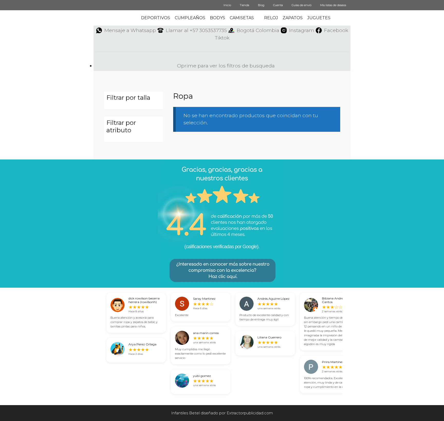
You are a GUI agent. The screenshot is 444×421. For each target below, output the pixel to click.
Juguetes (318, 17)
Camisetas (242, 17)
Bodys (217, 17)
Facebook (336, 30)
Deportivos (155, 17)
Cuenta (278, 5)
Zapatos (293, 17)
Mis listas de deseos (333, 5)
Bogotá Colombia (258, 30)
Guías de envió (301, 5)
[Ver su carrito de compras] (346, 18)
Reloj (271, 17)
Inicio (227, 5)
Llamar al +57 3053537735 (196, 30)
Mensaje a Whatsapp (130, 30)
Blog (261, 5)
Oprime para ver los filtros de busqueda (225, 66)
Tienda (244, 5)
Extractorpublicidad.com (250, 412)
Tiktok (222, 38)
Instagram (301, 30)
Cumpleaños (190, 17)
